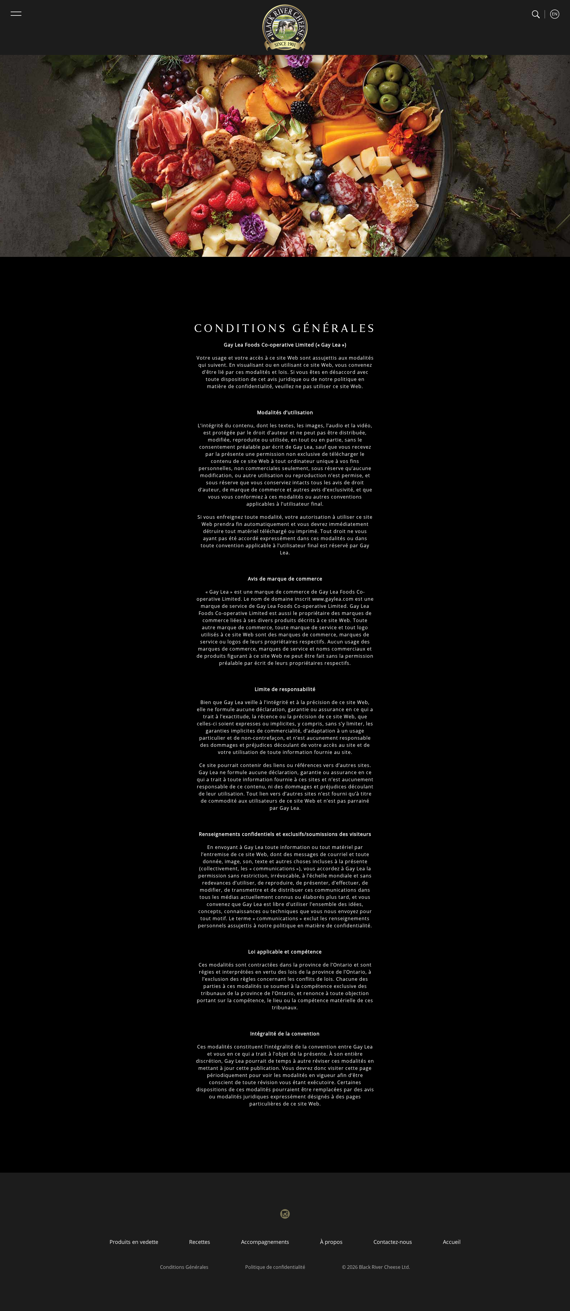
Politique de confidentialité (275, 1267)
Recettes (199, 1241)
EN (555, 14)
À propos (331, 1241)
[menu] (16, 13)
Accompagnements (265, 1241)
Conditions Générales (184, 1267)
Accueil (452, 1241)
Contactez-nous (392, 1241)
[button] (536, 14)
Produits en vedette (134, 1241)
